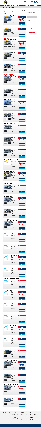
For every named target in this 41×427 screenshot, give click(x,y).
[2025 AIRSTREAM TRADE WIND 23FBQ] (7, 363)
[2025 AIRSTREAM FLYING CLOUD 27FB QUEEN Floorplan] (5, 119)
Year (27, 18)
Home (4, 5)
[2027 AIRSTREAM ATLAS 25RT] (7, 400)
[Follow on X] (31, 417)
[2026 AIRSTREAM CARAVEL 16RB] (7, 102)
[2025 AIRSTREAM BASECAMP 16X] (7, 42)
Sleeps (28, 27)
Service (23, 5)
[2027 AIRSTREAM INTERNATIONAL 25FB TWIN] (7, 235)
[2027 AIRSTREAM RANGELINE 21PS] (7, 187)
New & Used (34, 12)
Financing (26, 5)
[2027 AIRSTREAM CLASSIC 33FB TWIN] (7, 305)
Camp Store (19, 5)
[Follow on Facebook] (30, 417)
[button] (22, 17)
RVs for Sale (11, 5)
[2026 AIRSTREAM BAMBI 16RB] (7, 78)
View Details (22, 34)
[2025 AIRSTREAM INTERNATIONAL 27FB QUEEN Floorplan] (5, 143)
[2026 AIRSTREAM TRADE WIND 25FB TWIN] (7, 151)
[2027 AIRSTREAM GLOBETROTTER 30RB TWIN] (7, 387)
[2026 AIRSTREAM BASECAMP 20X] (7, 66)
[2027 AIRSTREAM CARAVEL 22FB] (7, 127)
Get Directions (5, 422)
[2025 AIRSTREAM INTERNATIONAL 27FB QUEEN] (7, 139)
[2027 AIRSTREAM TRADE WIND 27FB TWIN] (7, 282)
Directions (26, 418)
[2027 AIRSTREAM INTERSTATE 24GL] (7, 317)
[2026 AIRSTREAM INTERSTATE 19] (7, 211)
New (29, 12)
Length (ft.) (28, 20)
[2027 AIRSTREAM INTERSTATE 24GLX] (7, 328)
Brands (7, 5)
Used (31, 12)
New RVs (22, 414)
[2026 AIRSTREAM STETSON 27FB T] (7, 174)
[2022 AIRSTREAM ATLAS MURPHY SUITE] (7, 162)
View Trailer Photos (5, 22)
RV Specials (22, 416)
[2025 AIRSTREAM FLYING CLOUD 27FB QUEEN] (7, 115)
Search (35, 5)
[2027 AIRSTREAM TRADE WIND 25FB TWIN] (7, 258)
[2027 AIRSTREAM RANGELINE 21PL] (7, 293)
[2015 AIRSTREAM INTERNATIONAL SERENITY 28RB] (7, 54)
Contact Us (22, 24)
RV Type (28, 13)
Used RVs (22, 415)
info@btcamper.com (15, 414)
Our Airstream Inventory (22, 419)
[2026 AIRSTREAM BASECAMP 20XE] (7, 352)
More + (30, 5)
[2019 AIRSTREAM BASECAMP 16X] (7, 18)
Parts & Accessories (26, 415)
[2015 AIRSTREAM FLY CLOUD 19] (7, 30)
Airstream (15, 5)
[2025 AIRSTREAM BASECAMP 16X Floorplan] (5, 46)
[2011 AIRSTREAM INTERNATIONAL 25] (7, 340)
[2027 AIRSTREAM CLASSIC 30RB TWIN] (7, 270)
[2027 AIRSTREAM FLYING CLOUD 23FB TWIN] (7, 247)
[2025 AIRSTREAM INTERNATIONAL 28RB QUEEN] (7, 376)
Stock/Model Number (29, 29)
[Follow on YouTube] (32, 417)
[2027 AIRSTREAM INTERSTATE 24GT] (7, 223)
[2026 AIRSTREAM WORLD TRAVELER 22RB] (7, 91)
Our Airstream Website (22, 417)
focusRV (37, 425)
